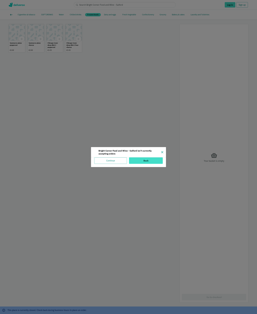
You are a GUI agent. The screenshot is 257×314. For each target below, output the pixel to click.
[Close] (162, 152)
